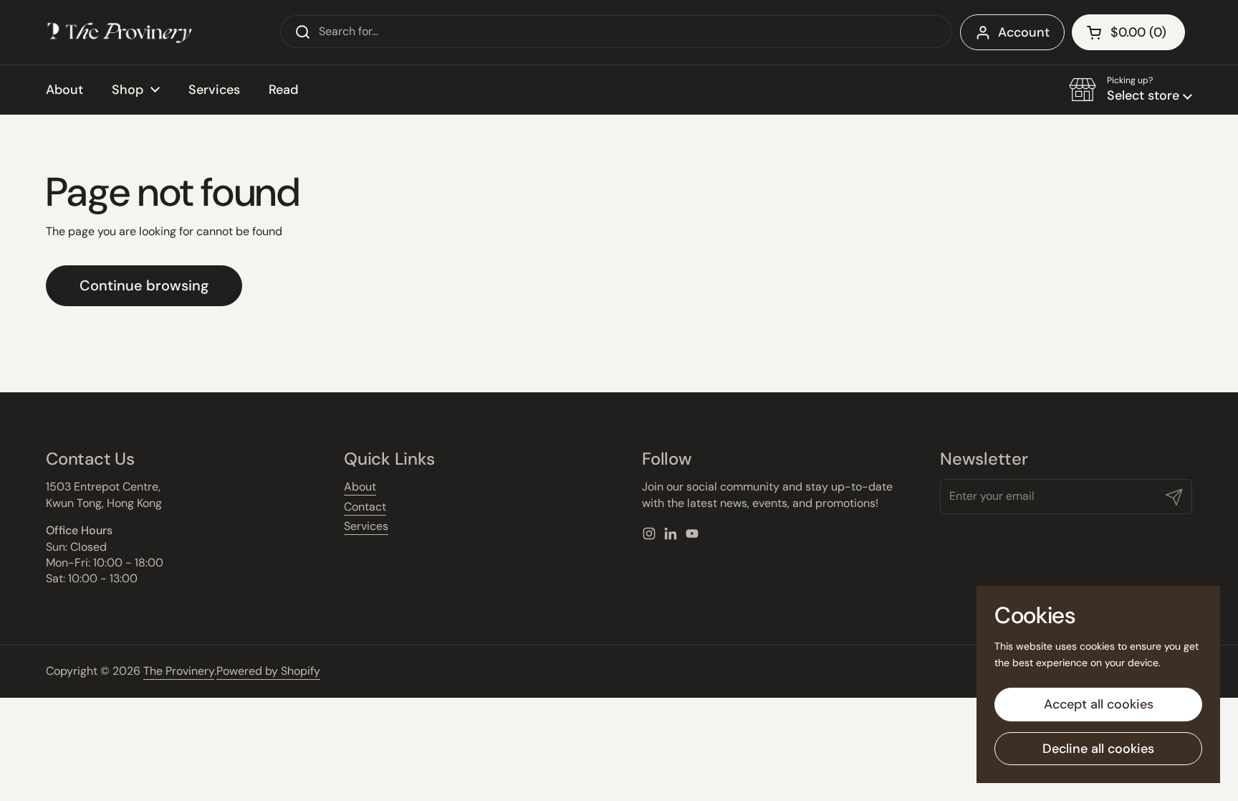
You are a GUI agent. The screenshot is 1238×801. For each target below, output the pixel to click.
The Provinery (178, 670)
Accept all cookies (1098, 704)
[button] (1130, 89)
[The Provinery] (119, 32)
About (360, 486)
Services (366, 526)
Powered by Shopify (268, 670)
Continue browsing (144, 285)
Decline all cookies (1098, 748)
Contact (365, 506)
